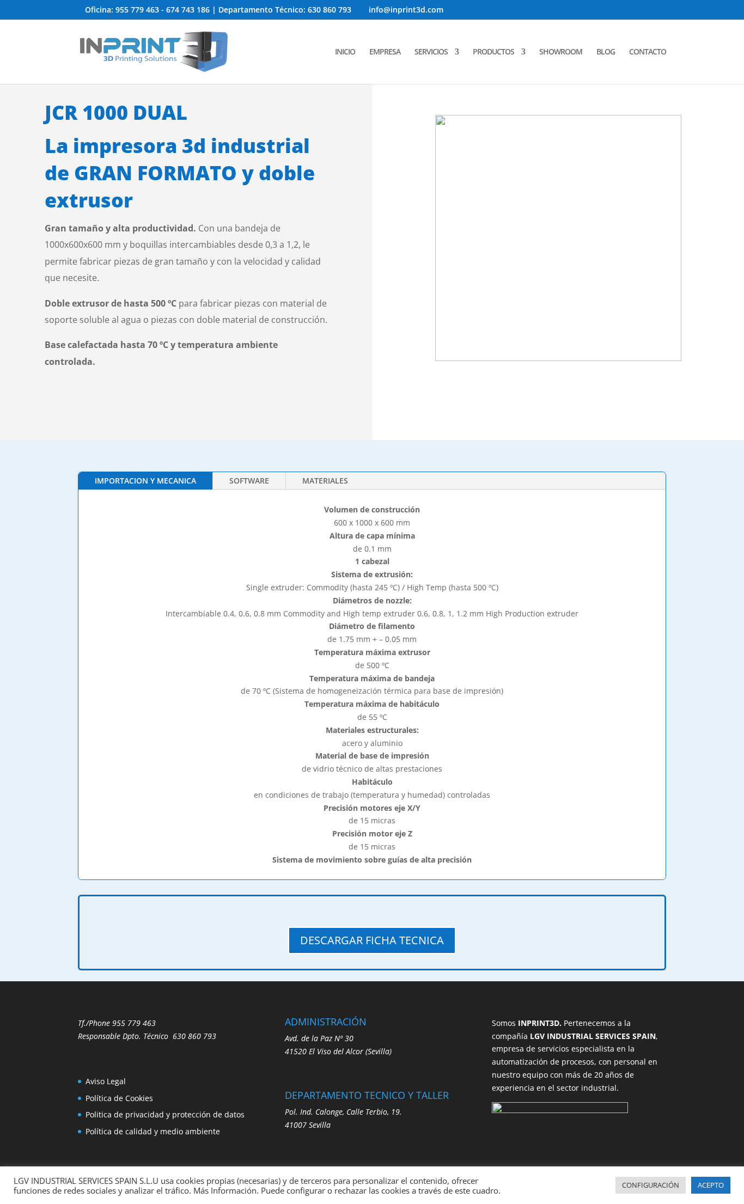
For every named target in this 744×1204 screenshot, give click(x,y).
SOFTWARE (249, 480)
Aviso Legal (106, 1081)
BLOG (605, 52)
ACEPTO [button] (711, 1185)
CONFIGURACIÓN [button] (650, 1185)
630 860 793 (194, 1036)
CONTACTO (647, 52)
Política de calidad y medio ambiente (153, 1131)
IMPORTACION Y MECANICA (145, 480)
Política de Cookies (119, 1098)
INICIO (345, 52)
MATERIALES (325, 480)
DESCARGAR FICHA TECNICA (372, 940)
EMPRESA (384, 52)
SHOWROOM (560, 52)
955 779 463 (134, 1023)
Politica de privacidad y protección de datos (165, 1114)
